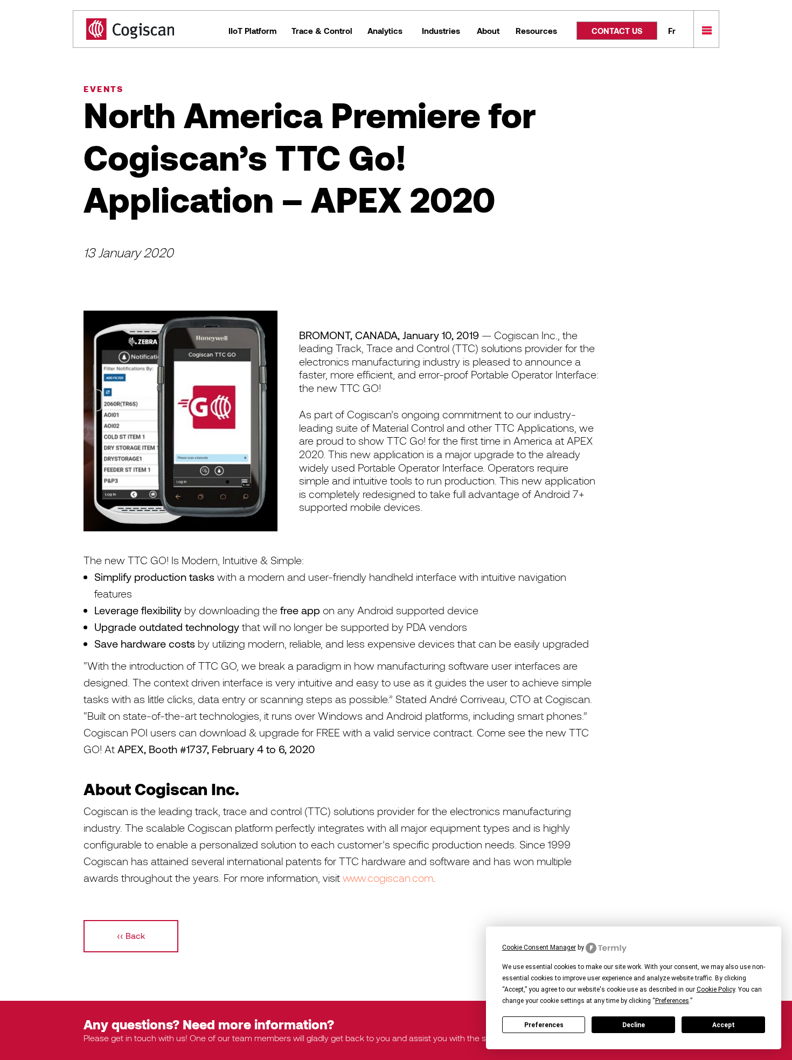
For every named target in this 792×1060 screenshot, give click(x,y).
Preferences (544, 1025)
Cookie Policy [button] (716, 989)
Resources (536, 31)
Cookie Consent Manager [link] (539, 947)
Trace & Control (321, 31)
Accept (723, 1025)
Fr (672, 31)
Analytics (384, 31)
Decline (633, 1025)
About (488, 31)
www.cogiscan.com (388, 877)
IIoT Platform (252, 31)
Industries (441, 31)
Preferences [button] (672, 1001)
